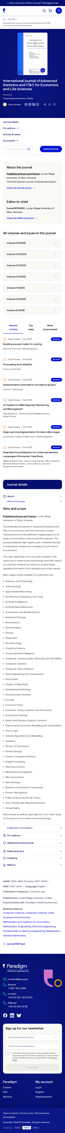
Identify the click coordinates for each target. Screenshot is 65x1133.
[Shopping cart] (50, 10)
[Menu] (59, 10)
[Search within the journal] (28, 149)
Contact (7, 1087)
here (49, 3)
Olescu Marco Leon (36, 463)
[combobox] (32, 1037)
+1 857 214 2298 (17, 988)
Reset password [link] (44, 1096)
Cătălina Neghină (44, 436)
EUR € (18, 1127)
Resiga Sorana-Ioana (13, 466)
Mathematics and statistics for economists (26, 921)
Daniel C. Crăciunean (13, 389)
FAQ (5, 1092)
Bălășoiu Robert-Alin (13, 461)
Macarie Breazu (30, 348)
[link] (17, 968)
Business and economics (16, 917)
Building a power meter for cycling (22, 344)
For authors (9, 128)
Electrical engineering (44, 926)
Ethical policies (42, 1113)
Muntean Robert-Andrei (14, 463)
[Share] (45, 104)
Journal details (10, 122)
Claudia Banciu (10, 413)
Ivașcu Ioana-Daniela (34, 461)
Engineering (24, 926)
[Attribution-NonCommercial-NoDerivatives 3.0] (32, 104)
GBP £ (36, 1127)
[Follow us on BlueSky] (19, 1015)
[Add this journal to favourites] (54, 104)
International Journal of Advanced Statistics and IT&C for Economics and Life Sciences (27, 24)
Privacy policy (27, 1113)
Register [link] (40, 1092)
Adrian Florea (9, 416)
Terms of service (11, 1113)
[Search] (44, 10)
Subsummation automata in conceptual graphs (29, 384)
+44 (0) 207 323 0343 (20, 997)
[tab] (34, 501)
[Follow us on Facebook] (5, 1015)
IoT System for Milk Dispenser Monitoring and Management (26, 407)
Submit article (51, 149)
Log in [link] (38, 1087)
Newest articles (13, 327)
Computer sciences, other (40, 912)
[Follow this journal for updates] (49, 104)
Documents (9, 140)
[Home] (4, 10)
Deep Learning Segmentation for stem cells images (31, 432)
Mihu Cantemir (53, 461)
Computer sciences (13, 912)
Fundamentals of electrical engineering (24, 931)
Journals (11, 19)
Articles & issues (11, 134)
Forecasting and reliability (17, 364)
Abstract (56, 339)
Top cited (31, 327)
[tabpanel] (32, 664)
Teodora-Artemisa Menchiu (32, 413)
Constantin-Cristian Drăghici (17, 436)
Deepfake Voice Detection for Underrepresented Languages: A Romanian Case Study (30, 454)
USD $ (27, 1127)
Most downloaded (50, 327)
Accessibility (9, 1117)
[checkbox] (6, 1053)
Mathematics (10, 926)
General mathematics (14, 935)
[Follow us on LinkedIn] (12, 1015)
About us (7, 1096)
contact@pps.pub (18, 979)
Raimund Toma (10, 348)
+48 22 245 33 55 (18, 1006)
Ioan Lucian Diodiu (12, 369)
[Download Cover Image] (43, 70)
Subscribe (32, 1067)
